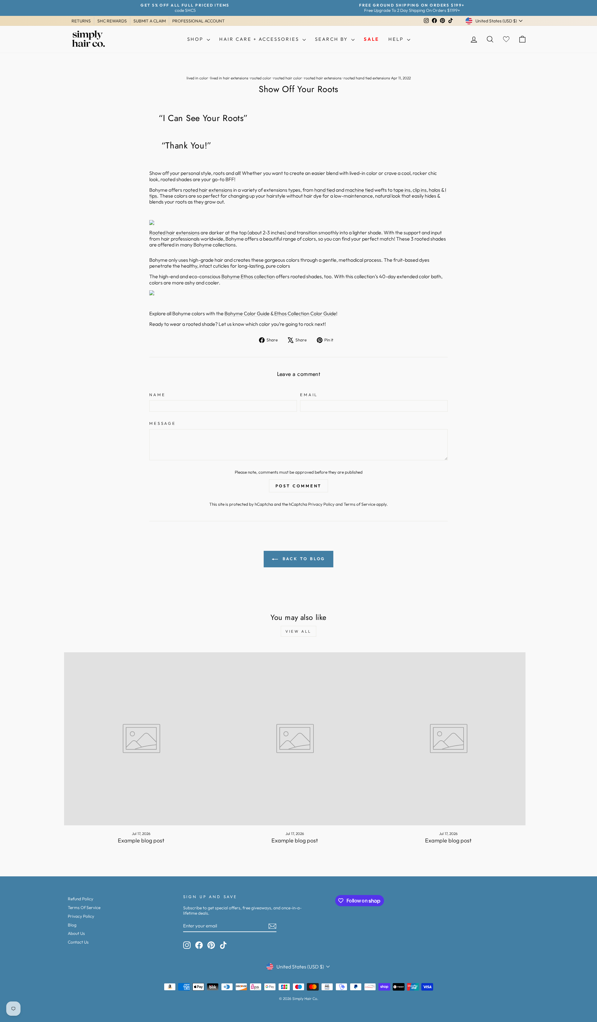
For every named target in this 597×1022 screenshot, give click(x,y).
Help (396, 39)
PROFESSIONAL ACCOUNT (198, 21)
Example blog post (141, 840)
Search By (332, 39)
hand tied (324, 190)
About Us (76, 933)
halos (434, 190)
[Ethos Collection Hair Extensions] (298, 292)
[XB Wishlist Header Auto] (506, 39)
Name (157, 394)
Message (162, 423)
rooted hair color (287, 78)
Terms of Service (359, 504)
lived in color (197, 78)
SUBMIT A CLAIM (149, 21)
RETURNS (81, 21)
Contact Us (78, 942)
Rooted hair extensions (174, 232)
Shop (196, 39)
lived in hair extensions (229, 78)
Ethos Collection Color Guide (305, 313)
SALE (371, 39)
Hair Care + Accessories (260, 39)
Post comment (298, 485)
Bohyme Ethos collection (248, 276)
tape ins (401, 190)
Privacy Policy (321, 504)
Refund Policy (80, 899)
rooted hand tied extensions (367, 78)
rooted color (260, 78)
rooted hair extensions (322, 78)
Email (309, 394)
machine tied (359, 190)
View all (298, 631)
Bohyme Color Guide (247, 313)
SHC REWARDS (112, 21)
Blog (72, 925)
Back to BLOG (303, 558)
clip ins (420, 190)
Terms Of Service (84, 907)
